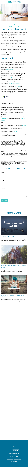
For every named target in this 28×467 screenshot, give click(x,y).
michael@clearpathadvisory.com (14, 459)
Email (2, 180)
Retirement (14, 464)
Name (2, 172)
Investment (14, 465)
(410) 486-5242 (15, 449)
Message (3, 188)
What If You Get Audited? (9, 236)
